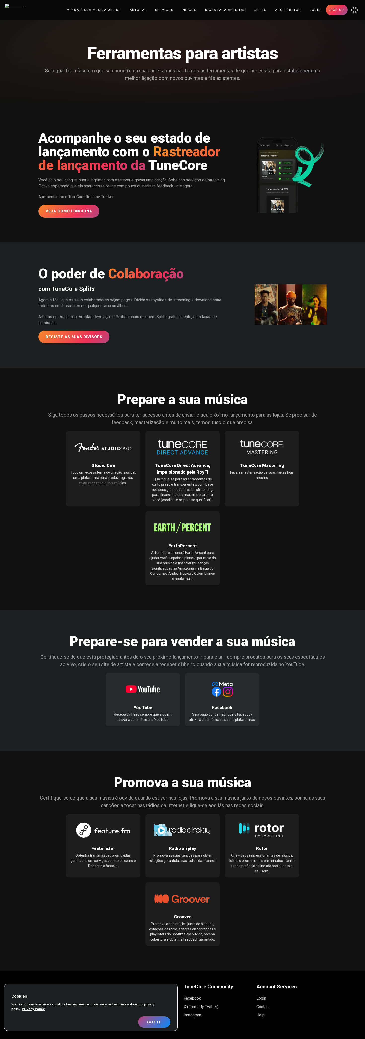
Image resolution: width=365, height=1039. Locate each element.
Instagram (192, 1015)
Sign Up (336, 10)
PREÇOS (189, 10)
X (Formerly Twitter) (201, 1006)
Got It (154, 1022)
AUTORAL (138, 10)
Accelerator (288, 10)
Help (260, 1015)
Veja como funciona (69, 211)
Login (315, 10)
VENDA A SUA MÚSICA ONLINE (94, 10)
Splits (260, 10)
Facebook (192, 998)
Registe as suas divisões (74, 337)
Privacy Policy (33, 1009)
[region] (91, 1007)
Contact (263, 1006)
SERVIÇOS (164, 10)
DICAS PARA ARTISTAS (225, 10)
